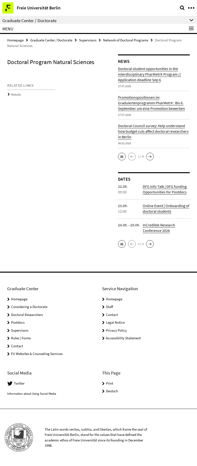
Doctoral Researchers (27, 314)
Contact (17, 346)
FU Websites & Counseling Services (36, 353)
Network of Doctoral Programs (125, 40)
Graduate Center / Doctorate (51, 40)
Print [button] (109, 383)
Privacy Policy (116, 330)
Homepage (15, 40)
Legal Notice (115, 322)
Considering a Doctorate (29, 306)
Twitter (19, 383)
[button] (122, 156)
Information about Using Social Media (31, 394)
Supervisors (87, 40)
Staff (109, 306)
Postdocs (18, 322)
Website (16, 94)
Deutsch (112, 391)
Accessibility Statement (123, 338)
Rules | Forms (21, 338)
